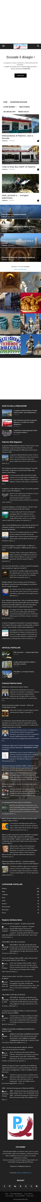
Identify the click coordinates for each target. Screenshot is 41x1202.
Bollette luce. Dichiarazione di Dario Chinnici (15, 687)
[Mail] (20, 1186)
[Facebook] (4, 1186)
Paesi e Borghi (9, 1196)
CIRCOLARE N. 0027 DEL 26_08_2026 (13, 923)
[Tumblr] (26, 1186)
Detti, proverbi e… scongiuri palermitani (26, 652)
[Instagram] (10, 1186)
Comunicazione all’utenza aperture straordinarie (16, 802)
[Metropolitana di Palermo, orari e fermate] (20, 123)
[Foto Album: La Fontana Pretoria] (7, 674)
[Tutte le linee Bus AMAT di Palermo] (20, 154)
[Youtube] (37, 1186)
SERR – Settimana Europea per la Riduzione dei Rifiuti (18, 1070)
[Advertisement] (20, 22)
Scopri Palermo (28, 1193)
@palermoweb (20, 269)
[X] (31, 1186)
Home (6, 1193)
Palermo (5, 191)
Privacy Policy (30, 1196)
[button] (3, 46)
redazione (5, 140)
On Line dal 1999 (20, 1196)
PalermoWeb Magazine (16, 1193)
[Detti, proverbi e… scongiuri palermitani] (20, 183)
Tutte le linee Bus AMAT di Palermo (19, 167)
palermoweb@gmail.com (24, 1172)
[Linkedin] (15, 1186)
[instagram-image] (10, 282)
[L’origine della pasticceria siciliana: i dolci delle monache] (7, 664)
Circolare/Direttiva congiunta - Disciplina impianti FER (18, 1086)
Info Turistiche (6, 132)
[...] (8, 463)
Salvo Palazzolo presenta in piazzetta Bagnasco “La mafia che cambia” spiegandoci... (25, 422)
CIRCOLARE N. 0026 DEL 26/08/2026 (13, 976)
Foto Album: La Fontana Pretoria (24, 671)
